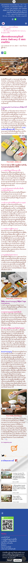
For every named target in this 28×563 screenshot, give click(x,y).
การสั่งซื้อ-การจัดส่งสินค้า (9, 541)
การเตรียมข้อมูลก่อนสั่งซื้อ (9, 539)
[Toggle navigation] (26, 23)
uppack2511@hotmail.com (19, 14)
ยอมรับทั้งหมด (17, 560)
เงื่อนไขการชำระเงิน (7, 543)
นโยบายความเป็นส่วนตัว (8, 549)
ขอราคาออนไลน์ (6, 547)
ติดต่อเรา (4, 545)
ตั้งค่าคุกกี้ (9, 560)
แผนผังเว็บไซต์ (5, 537)
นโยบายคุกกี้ (12, 557)
